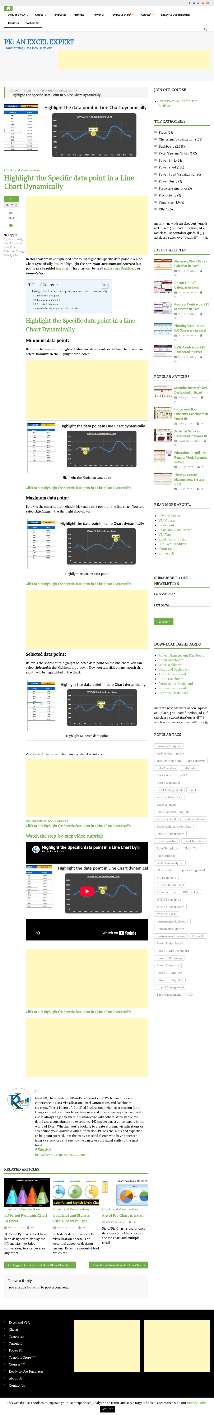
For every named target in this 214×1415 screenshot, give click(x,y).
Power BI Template (169, 973)
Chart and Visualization (175, 530)
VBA (15, 255)
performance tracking (171, 936)
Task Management (169, 994)
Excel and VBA (16, 14)
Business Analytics (169, 746)
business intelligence (170, 753)
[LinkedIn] (42, 1150)
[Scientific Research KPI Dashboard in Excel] (163, 391)
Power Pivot (167, 167)
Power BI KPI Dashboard (173, 951)
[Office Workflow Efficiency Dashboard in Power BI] (163, 413)
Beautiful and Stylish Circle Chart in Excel (71, 1218)
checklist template (169, 761)
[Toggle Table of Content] (102, 285)
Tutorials (78, 14)
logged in (33, 1287)
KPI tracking (191, 892)
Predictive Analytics (173, 188)
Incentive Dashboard (173, 693)
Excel (192, 790)
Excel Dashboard (194, 819)
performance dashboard (172, 921)
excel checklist (166, 819)
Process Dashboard (172, 688)
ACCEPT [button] (107, 1409)
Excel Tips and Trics (172, 539)
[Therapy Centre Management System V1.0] (163, 478)
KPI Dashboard (166, 878)
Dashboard (166, 146)
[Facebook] (36, 1150)
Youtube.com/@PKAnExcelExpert (47, 821)
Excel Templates (168, 848)
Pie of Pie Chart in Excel (123, 1215)
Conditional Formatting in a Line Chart (118, 1265)
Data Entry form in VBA (172, 775)
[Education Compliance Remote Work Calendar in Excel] (163, 456)
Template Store (122, 14)
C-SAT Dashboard (170, 679)
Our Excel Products (172, 544)
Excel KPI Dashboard (170, 834)
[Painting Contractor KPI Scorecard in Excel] (163, 308)
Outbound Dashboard (173, 669)
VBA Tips (164, 534)
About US (165, 549)
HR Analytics (165, 870)
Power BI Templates (170, 980)
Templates (59, 14)
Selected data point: (48, 304)
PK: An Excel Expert (39, 41)
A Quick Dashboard (172, 674)
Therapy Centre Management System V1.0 (189, 479)
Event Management (169, 790)
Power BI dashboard (170, 943)
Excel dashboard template (174, 826)
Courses (147, 14)
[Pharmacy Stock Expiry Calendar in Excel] (163, 265)
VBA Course (167, 520)
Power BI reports (168, 965)
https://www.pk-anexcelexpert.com (60, 1154)
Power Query (168, 181)
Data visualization (168, 783)
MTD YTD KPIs (167, 914)
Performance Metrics (171, 929)
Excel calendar (166, 804)
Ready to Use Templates (175, 14)
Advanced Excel (169, 516)
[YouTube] (49, 1150)
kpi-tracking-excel (192, 870)
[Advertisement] (134, 59)
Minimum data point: (48, 295)
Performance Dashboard (175, 683)
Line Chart (10, 247)
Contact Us (32, 23)
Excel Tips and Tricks (174, 153)
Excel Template (194, 841)
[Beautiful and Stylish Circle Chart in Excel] (76, 1192)
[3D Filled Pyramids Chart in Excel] (27, 1192)
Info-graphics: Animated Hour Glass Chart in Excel (38, 1265)
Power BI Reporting (169, 958)
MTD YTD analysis (169, 899)
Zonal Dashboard (170, 660)
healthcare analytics (170, 863)
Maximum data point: (49, 299)
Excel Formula (13, 243)
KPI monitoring (167, 892)
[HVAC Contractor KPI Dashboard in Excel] (163, 351)
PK (37, 1090)
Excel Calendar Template (173, 812)
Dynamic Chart (13, 239)
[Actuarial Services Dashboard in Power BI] (163, 435)
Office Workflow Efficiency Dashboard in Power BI (191, 414)
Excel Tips (192, 848)
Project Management (170, 987)
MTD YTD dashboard (170, 907)
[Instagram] (39, 1150)
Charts (39, 14)
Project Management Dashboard (181, 655)
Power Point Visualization (177, 174)
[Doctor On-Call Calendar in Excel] (163, 286)
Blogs (28, 90)
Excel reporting (167, 841)
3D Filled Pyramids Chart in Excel (25, 1218)
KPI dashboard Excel (170, 885)
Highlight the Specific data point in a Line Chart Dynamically (69, 291)
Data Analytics (166, 768)
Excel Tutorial (166, 856)
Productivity (167, 195)
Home (13, 90)
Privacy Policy (197, 1403)
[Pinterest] (46, 1150)
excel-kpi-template (169, 797)
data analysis (196, 761)
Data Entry (189, 768)
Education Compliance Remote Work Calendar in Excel (191, 457)
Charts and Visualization (55, 90)
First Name (161, 604)
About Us (13, 23)
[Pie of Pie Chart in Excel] (125, 1192)
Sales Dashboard (170, 665)
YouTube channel (47, 754)
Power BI (99, 14)
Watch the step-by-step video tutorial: (58, 308)
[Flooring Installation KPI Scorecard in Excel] (163, 329)
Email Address (164, 594)
